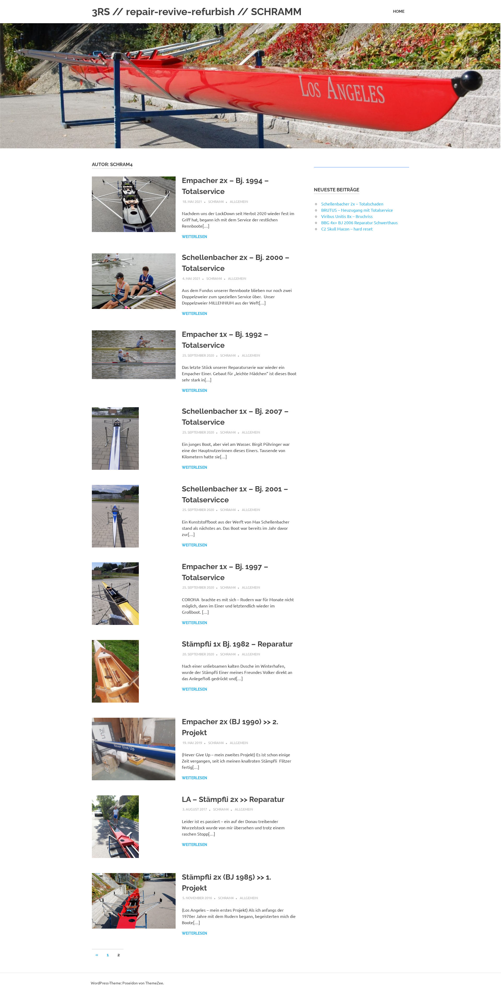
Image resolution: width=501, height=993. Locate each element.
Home (398, 11)
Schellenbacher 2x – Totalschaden (352, 203)
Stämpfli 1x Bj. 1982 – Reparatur (237, 644)
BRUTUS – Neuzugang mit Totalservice (357, 209)
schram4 (216, 201)
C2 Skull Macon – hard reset (347, 228)
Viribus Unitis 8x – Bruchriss (347, 216)
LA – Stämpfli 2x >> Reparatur (233, 799)
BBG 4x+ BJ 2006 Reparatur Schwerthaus (359, 222)
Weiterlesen (194, 237)
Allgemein (239, 201)
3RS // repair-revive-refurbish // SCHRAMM (197, 11)
